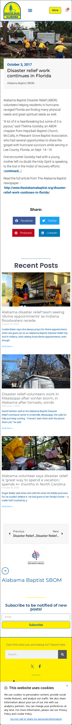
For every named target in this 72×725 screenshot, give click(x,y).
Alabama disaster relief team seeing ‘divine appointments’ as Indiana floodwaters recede (33, 316)
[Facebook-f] (39, 666)
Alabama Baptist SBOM (32, 580)
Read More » (7, 346)
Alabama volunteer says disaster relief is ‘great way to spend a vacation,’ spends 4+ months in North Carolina (35, 480)
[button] (30, 10)
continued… (13, 171)
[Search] (62, 654)
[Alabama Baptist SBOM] (5, 570)
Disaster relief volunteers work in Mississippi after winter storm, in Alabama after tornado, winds (30, 398)
